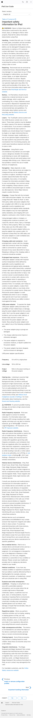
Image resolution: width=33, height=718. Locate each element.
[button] (23, 2)
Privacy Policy (4, 715)
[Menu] (31, 2)
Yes (12, 698)
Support (7, 702)
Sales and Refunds (21, 715)
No (22, 698)
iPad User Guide (8, 6)
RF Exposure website (11, 428)
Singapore (3, 710)
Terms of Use (12, 715)
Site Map (29, 715)
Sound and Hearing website (11, 401)
